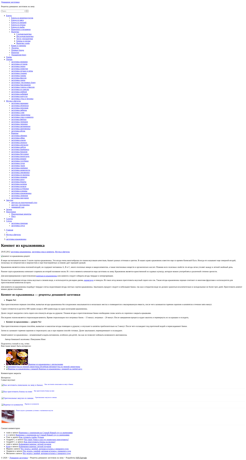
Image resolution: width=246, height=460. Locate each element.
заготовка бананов (19, 152)
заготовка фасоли (19, 78)
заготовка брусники (20, 154)
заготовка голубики (20, 161)
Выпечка (15, 32)
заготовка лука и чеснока (22, 99)
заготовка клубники (20, 189)
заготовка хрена (18, 80)
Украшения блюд (18, 55)
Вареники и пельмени (21, 29)
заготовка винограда (20, 156)
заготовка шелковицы (20, 126)
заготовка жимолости (20, 170)
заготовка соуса (18, 225)
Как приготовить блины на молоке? (39, 442)
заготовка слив (17, 112)
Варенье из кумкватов (32, 404)
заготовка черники (19, 124)
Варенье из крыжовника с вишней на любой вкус (60, 369)
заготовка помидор (19, 69)
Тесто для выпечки (24, 39)
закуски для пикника (20, 205)
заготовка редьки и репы (22, 71)
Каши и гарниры (18, 45)
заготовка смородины (20, 115)
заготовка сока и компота (22, 117)
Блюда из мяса (17, 20)
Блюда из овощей (18, 22)
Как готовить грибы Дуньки (31, 437)
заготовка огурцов (19, 64)
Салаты (9, 219)
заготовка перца (18, 66)
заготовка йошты (18, 182)
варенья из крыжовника (46, 276)
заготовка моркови (19, 62)
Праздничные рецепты (21, 214)
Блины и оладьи (23, 41)
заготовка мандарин (20, 198)
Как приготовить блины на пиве (44, 391)
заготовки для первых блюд (23, 82)
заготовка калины (19, 184)
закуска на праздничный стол (24, 202)
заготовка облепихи (20, 105)
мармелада (88, 280)
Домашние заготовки (10, 2)
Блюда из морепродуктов (22, 18)
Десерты (15, 48)
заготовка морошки (19, 103)
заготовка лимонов (19, 195)
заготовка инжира (19, 177)
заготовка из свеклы (20, 89)
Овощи (9, 59)
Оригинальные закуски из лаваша (46, 397)
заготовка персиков (19, 108)
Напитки (15, 52)
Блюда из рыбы (18, 27)
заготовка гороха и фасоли (23, 87)
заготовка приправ (19, 223)
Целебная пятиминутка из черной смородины (59, 367)
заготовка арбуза (18, 147)
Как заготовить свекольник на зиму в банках (59, 384)
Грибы (9, 57)
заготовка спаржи (19, 73)
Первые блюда (17, 50)
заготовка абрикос (19, 135)
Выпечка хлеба (23, 43)
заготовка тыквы (18, 75)
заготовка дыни (18, 165)
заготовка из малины (20, 175)
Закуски (9, 200)
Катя (8, 446)
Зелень (9, 209)
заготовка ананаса (19, 142)
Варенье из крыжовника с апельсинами (45, 364)
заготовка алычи (18, 140)
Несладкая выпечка (24, 36)
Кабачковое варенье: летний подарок (35, 444)
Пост (13, 216)
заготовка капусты (19, 96)
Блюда (9, 15)
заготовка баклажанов (21, 85)
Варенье (14, 133)
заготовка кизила (18, 186)
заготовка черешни (19, 122)
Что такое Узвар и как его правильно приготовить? (46, 439)
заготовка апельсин (19, 145)
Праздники (11, 212)
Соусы (9, 221)
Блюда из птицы (18, 25)
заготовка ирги (17, 179)
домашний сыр (17, 207)
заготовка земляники (20, 172)
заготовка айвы (18, 138)
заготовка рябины (19, 110)
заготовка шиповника (20, 129)
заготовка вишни (18, 159)
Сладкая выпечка (24, 34)
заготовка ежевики (19, 168)
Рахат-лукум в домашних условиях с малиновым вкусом (34, 410)
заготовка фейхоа (18, 119)
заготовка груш (18, 163)
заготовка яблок (18, 131)
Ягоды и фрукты (13, 101)
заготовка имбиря (19, 92)
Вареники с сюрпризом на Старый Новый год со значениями (46, 433)
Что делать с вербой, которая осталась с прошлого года (44, 449)
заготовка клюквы (19, 191)
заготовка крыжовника (21, 193)
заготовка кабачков (19, 94)
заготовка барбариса (20, 149)
